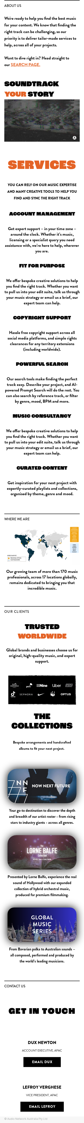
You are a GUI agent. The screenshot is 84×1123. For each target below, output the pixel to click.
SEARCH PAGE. (25, 65)
